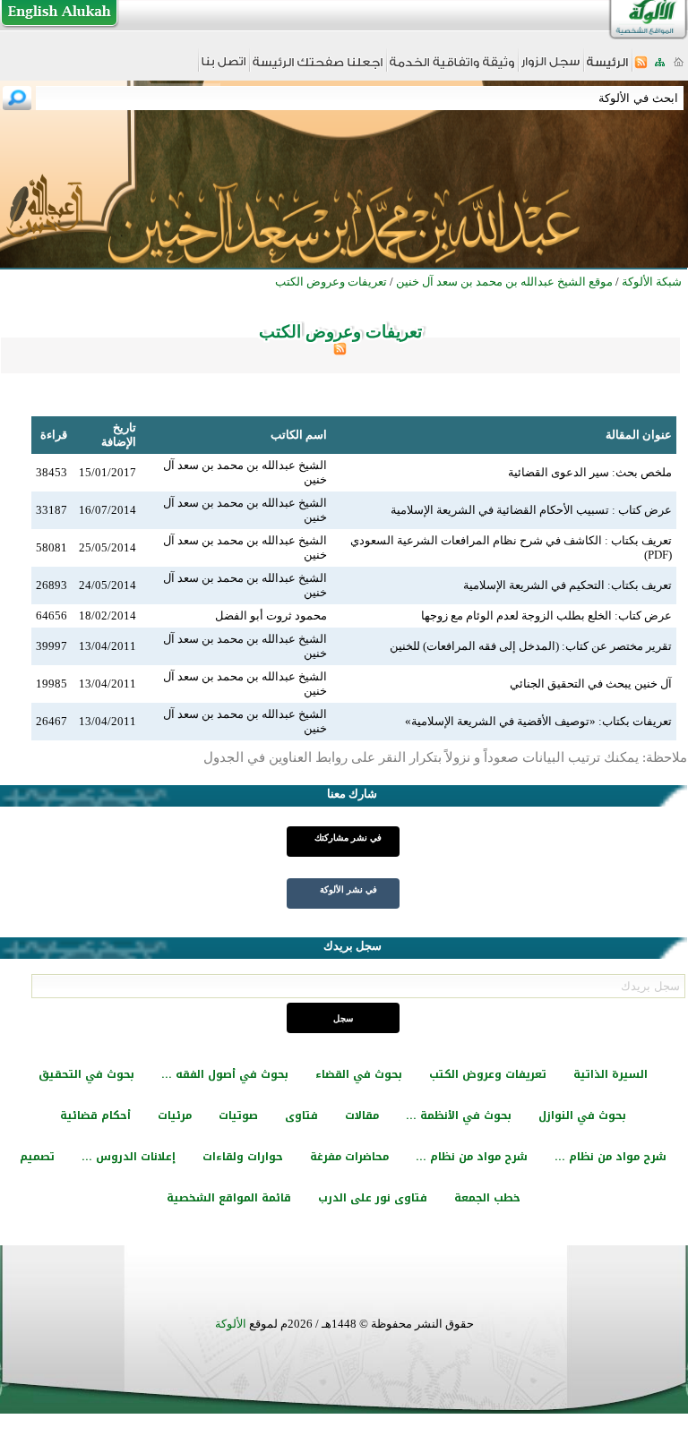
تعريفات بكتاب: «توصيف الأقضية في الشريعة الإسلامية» (538, 721)
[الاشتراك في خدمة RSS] (641, 67)
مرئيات (175, 1115)
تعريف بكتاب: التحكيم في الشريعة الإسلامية (567, 585)
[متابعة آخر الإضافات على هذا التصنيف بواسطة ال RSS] (340, 351)
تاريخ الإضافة (118, 435)
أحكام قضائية (95, 1115)
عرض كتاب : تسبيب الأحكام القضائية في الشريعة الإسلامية (531, 510)
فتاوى (301, 1115)
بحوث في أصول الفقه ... (224, 1074)
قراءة (53, 434)
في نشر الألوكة (348, 889)
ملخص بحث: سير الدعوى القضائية (590, 472)
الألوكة (230, 1323)
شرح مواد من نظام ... (610, 1157)
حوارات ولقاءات (242, 1157)
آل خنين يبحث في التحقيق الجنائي (591, 683)
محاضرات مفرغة (349, 1157)
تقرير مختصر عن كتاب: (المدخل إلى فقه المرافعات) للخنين (531, 646)
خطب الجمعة (487, 1198)
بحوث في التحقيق (86, 1074)
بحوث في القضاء (358, 1074)
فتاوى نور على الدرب (372, 1198)
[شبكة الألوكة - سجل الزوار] (550, 67)
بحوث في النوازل (582, 1115)
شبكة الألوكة (652, 281)
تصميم (37, 1157)
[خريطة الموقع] (659, 67)
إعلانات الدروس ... (129, 1157)
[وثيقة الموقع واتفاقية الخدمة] (452, 68)
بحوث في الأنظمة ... (459, 1115)
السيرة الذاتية (610, 1074)
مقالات (362, 1115)
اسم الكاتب (299, 434)
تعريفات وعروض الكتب (487, 1074)
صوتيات (238, 1115)
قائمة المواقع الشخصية (229, 1198)
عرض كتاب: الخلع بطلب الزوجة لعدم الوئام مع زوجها (546, 615)
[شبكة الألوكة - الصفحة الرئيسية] (607, 68)
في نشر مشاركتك (348, 837)
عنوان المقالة (639, 434)
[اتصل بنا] (223, 67)
